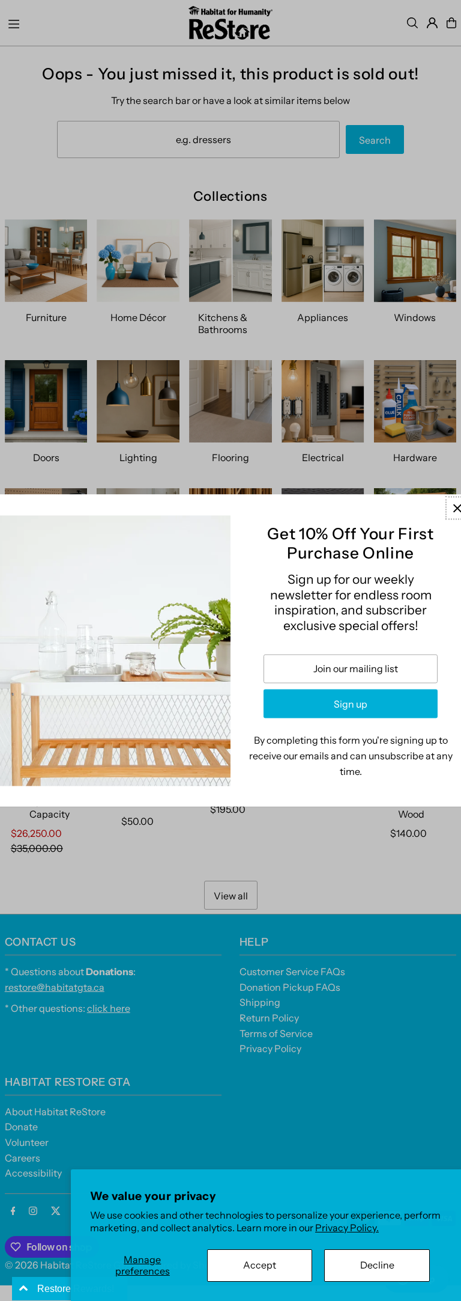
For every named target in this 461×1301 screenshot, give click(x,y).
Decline (377, 1265)
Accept (259, 1265)
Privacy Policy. (347, 1228)
